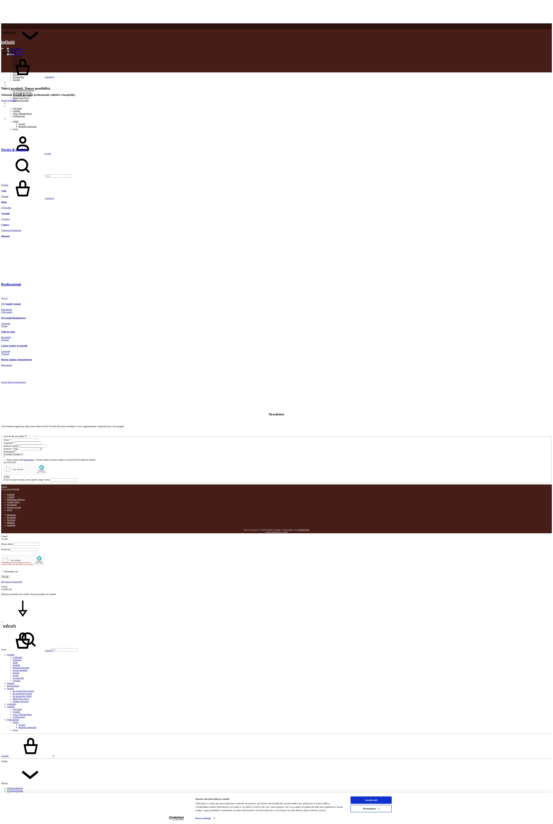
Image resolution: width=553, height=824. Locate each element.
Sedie (15, 662)
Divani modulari (20, 670)
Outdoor (11, 82)
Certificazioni (19, 116)
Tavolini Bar (18, 678)
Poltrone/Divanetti (21, 668)
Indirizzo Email (11, 446)
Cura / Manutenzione (22, 113)
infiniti (8, 42)
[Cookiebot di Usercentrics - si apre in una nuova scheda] (176, 818)
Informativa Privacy (16, 499)
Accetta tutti (371, 800)
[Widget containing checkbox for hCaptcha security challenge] (25, 469)
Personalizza (369, 808)
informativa (28, 460)
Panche (16, 673)
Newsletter (12, 505)
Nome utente (7, 544)
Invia (7, 477)
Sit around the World (22, 696)
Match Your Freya (21, 98)
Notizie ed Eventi (21, 100)
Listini (15, 121)
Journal (10, 688)
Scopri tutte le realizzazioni (13, 382)
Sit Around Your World (23, 691)
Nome (7, 440)
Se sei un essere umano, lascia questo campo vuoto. (27, 479)
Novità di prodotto (14, 150)
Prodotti (10, 655)
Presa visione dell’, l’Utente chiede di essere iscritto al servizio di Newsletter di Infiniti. (51, 460)
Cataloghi (11, 103)
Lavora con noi (14, 507)
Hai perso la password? (11, 582)
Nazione (8, 449)
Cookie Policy (13, 502)
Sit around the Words (22, 93)
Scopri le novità (8, 100)
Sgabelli (16, 665)
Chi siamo (17, 108)
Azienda (11, 106)
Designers (17, 660)
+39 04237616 (303, 530)
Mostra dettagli (203, 818)
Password (5, 549)
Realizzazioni (13, 85)
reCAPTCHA (9, 462)
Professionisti (13, 119)
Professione (9, 451)
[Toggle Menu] (2, 48)
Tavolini (16, 80)
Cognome (8, 443)
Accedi (21, 124)
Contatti (16, 111)
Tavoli (15, 675)
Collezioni (17, 657)
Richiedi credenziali (27, 126)
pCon (15, 129)
